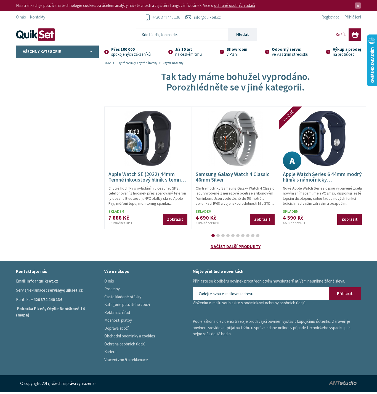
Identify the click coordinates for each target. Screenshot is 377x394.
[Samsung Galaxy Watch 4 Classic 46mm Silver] (235, 138)
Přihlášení (353, 17)
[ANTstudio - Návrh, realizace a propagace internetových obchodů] (303, 384)
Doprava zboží (116, 328)
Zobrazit (175, 219)
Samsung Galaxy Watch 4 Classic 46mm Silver (232, 177)
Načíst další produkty (236, 246)
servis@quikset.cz (65, 290)
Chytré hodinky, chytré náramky (136, 63)
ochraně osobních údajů (234, 5)
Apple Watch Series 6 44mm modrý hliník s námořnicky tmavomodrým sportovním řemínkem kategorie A (322, 183)
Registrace (330, 17)
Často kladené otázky (122, 296)
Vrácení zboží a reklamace (126, 359)
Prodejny (112, 288)
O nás (21, 17)
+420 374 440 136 (166, 17)
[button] (213, 235)
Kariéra (110, 351)
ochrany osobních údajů (285, 302)
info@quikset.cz (207, 17)
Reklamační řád (117, 312)
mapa (23, 315)
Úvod (108, 63)
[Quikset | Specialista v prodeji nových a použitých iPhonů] (36, 34)
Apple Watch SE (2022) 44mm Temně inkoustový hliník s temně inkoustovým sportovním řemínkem (146, 183)
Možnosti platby (118, 320)
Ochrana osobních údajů (124, 344)
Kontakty (37, 17)
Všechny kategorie (42, 51)
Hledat (242, 34)
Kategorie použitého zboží (127, 304)
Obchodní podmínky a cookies (129, 336)
